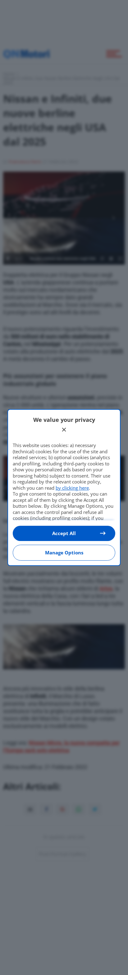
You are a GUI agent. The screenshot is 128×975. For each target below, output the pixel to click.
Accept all (64, 533)
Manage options (64, 552)
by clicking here (72, 488)
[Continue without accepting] (64, 429)
